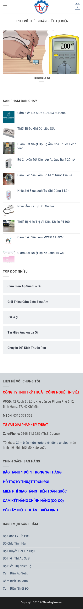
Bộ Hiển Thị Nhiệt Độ (17, 566)
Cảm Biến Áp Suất (15, 573)
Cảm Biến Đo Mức (15, 581)
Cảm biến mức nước (29, 443)
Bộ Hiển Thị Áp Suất (16, 558)
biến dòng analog (57, 443)
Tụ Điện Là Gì (41, 77)
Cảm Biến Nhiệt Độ (16, 588)
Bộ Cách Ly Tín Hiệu (16, 536)
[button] (5, 6)
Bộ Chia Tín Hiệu (14, 543)
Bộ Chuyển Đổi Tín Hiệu (19, 551)
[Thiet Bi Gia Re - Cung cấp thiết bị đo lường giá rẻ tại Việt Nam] (41, 7)
